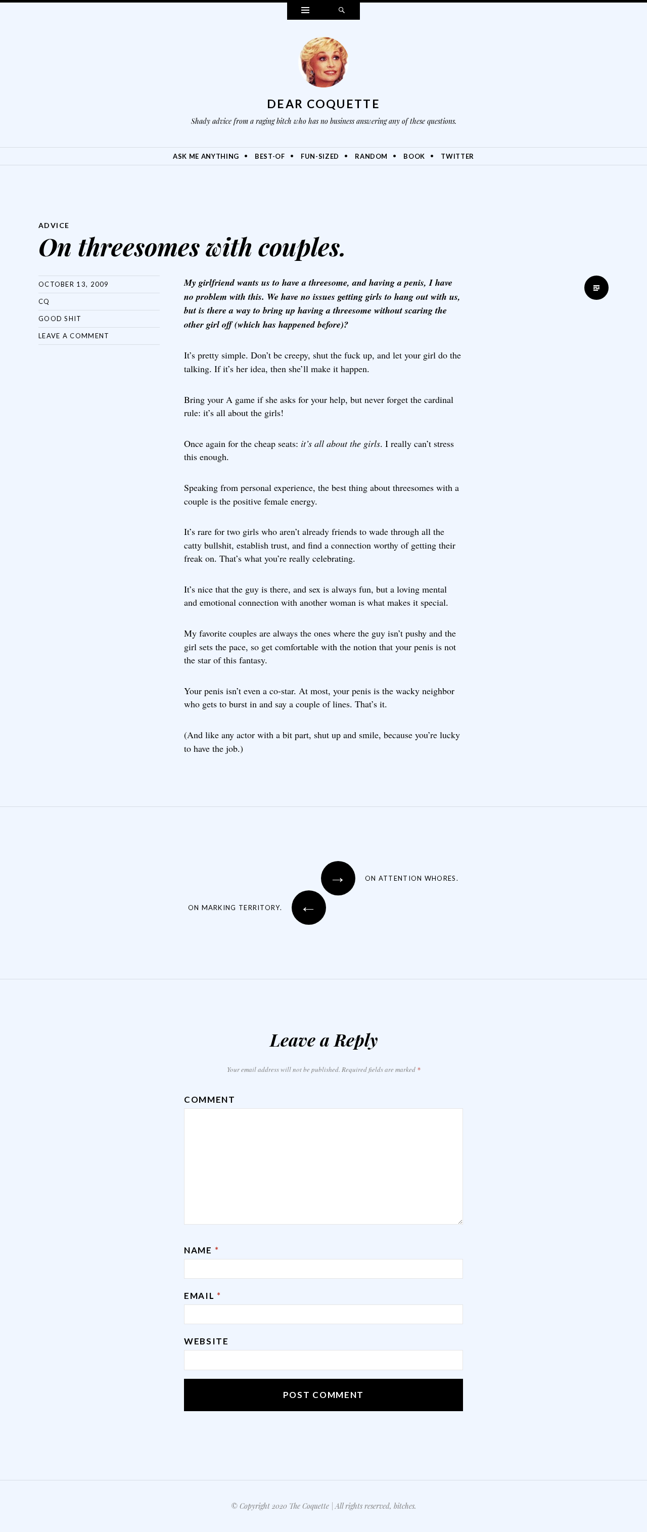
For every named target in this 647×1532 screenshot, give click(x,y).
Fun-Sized (320, 156)
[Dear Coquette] (323, 65)
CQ (44, 301)
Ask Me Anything (206, 156)
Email (202, 1295)
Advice (53, 225)
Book (414, 156)
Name (201, 1250)
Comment (210, 1099)
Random (371, 156)
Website (206, 1341)
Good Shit (60, 318)
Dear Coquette (323, 104)
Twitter (457, 156)
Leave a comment (74, 336)
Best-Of (270, 156)
